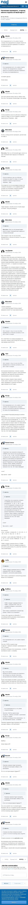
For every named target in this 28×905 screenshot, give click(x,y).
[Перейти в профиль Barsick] (2, 631)
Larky (7, 560)
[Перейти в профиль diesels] (2, 37)
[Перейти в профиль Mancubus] (2, 130)
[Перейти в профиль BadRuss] (2, 590)
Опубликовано (13, 38)
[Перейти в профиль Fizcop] (2, 110)
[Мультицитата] (10, 51)
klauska (7, 321)
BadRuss (8, 589)
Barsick (7, 630)
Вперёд (22, 30)
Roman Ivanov (9, 57)
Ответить (14, 24)
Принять (14, 902)
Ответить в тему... (9, 875)
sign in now (10, 868)
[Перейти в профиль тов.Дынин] (2, 251)
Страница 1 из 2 (14, 30)
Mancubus (8, 130)
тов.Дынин (9, 250)
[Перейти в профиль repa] (2, 149)
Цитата (14, 51)
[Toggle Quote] (3, 63)
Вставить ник (4, 51)
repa (6, 148)
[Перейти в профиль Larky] (2, 561)
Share (6, 883)
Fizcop (7, 110)
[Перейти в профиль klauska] (2, 322)
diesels (6, 16)
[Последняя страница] (26, 30)
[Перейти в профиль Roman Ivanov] (2, 58)
